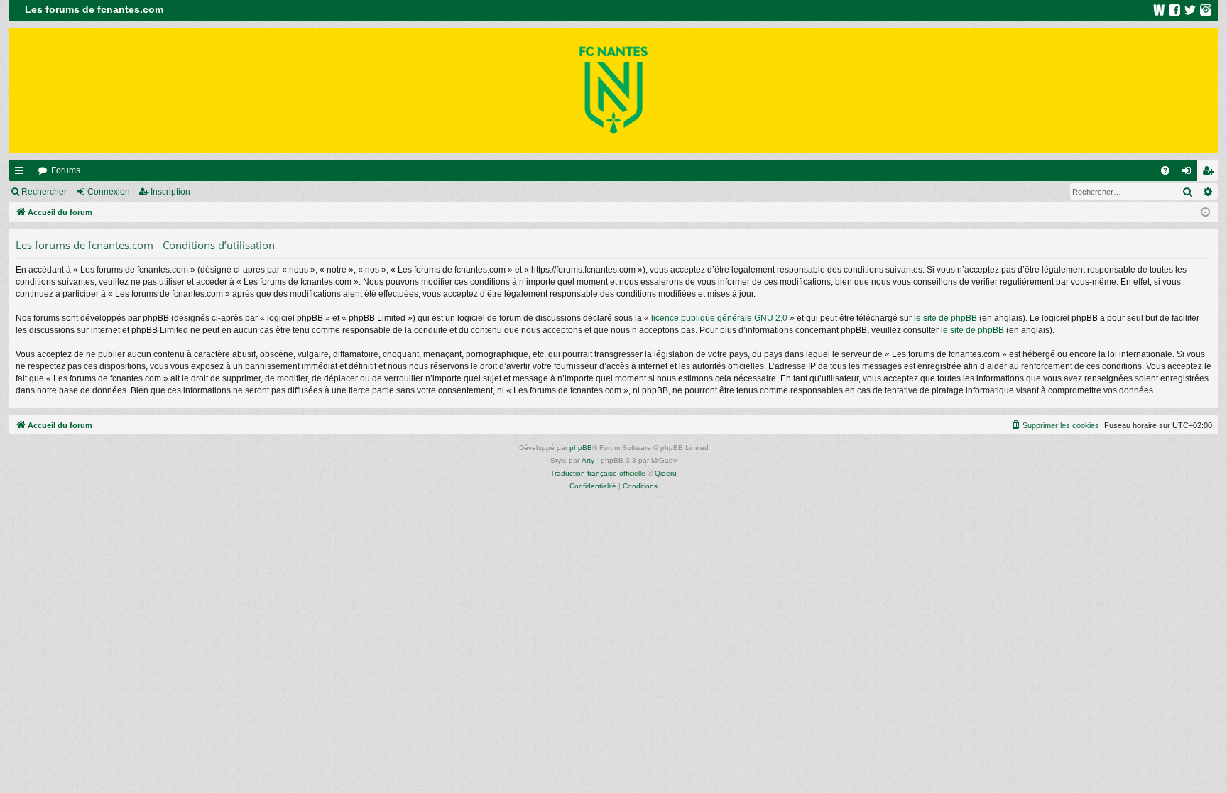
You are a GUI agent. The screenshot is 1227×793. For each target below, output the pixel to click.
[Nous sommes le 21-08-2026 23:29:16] (1205, 212)
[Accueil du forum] (613, 90)
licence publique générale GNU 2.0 (719, 318)
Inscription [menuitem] (1210, 173)
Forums (65, 170)
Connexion (108, 192)
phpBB (580, 448)
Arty (588, 460)
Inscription (170, 192)
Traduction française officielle (597, 473)
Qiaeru (666, 473)
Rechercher (44, 192)
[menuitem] (1165, 170)
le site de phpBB (945, 318)
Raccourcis (22, 173)
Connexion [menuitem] (1189, 173)
